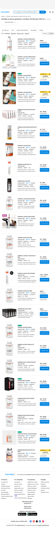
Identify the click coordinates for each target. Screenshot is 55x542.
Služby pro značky (31, 490)
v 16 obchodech (43, 329)
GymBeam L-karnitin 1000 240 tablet (26, 273)
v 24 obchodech (43, 383)
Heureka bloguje (4, 492)
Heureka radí (17, 486)
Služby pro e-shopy (32, 486)
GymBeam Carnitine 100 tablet (25, 291)
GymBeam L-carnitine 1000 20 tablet (26, 216)
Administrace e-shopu (32, 482)
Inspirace (43, 490)
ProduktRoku (44, 486)
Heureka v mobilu (18, 484)
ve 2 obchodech (43, 184)
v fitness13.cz (43, 293)
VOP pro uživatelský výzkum (20, 498)
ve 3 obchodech (43, 42)
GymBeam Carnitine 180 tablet (25, 237)
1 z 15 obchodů (43, 97)
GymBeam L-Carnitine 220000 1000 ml (26, 57)
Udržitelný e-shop (45, 492)
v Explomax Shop (43, 310)
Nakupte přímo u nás (18, 488)
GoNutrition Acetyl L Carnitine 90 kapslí (27, 434)
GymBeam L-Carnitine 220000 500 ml (26, 39)
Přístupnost (3, 498)
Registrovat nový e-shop (33, 484)
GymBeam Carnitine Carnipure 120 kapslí (26, 345)
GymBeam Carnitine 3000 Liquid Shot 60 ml (27, 127)
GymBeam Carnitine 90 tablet (25, 327)
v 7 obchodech (43, 276)
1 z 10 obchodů (43, 456)
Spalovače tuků (21, 41)
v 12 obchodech (43, 131)
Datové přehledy (31, 492)
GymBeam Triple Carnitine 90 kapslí (26, 415)
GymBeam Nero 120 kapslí (24, 380)
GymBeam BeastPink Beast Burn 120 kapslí (26, 450)
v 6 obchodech (43, 418)
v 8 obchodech (43, 149)
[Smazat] (38, 12)
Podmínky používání (5, 486)
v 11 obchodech (43, 241)
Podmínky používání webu (43, 525)
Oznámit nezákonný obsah (7, 496)
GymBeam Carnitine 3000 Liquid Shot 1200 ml (26, 110)
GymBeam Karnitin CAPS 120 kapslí (26, 398)
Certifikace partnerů (45, 488)
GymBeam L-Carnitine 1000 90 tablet (26, 199)
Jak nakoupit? (17, 482)
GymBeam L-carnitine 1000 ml (25, 92)
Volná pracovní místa (5, 488)
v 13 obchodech (43, 220)
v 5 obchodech (43, 166)
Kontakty (3, 484)
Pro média (3, 490)
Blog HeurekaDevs (5, 494)
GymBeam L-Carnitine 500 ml (24, 75)
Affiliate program (31, 494)
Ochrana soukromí (18, 492)
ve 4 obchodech (43, 113)
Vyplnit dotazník (27, 508)
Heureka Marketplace (32, 488)
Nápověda (30, 498)
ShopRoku (43, 484)
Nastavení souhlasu (18, 490)
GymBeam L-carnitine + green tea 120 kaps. (26, 256)
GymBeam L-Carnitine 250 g (24, 145)
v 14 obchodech (43, 436)
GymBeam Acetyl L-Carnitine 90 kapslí (27, 362)
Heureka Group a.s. (21, 525)
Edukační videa (31, 496)
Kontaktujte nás (27, 503)
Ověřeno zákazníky (45, 482)
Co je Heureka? (4, 482)
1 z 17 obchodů (43, 80)
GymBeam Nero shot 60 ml (24, 181)
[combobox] (26, 12)
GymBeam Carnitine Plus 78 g (24, 164)
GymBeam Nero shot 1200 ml (24, 309)
